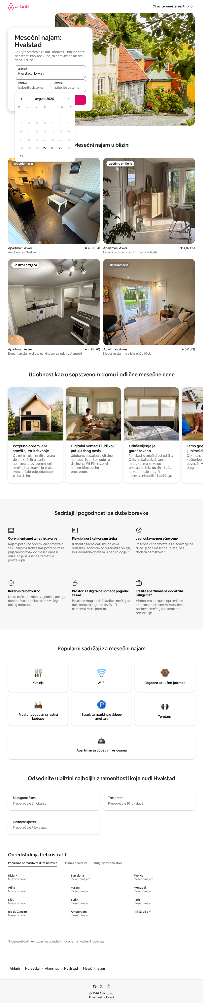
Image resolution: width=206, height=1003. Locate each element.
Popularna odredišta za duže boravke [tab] (32, 863)
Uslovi (110, 997)
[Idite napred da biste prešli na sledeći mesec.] (68, 99)
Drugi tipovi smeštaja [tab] (108, 863)
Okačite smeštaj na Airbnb (173, 6)
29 (60, 148)
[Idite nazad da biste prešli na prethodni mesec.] (22, 99)
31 (21, 156)
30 (68, 148)
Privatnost (95, 997)
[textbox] (32, 87)
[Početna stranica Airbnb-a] (18, 6)
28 (52, 148)
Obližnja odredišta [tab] (76, 863)
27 (44, 148)
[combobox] (50, 73)
